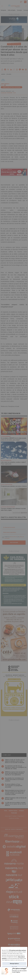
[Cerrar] (27, 967)
